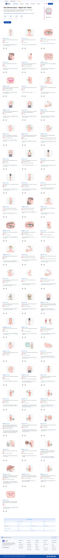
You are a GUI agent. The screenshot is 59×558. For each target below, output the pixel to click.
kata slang (36, 542)
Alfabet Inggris (54, 542)
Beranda (5, 13)
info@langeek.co (6, 547)
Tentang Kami (21, 544)
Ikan (30, 521)
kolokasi (36, 544)
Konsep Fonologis (54, 547)
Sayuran (31, 523)
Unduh (55, 537)
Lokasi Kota (18, 530)
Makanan (44, 521)
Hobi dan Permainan (32, 530)
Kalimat (45, 542)
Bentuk (44, 530)
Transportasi (5, 530)
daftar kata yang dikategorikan (16, 13)
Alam (43, 528)
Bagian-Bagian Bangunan (7, 528)
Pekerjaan (44, 523)
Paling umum (29, 547)
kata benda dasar (25, 13)
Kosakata (8, 13)
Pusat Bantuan (21, 547)
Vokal (52, 544)
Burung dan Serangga (20, 521)
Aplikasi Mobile (13, 1)
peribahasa (37, 547)
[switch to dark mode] (53, 1)
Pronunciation (54, 540)
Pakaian (18, 528)
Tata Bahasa (46, 540)
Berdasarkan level (29, 542)
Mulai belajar (7, 22)
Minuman (5, 523)
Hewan (5, 521)
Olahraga (31, 528)
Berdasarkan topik (29, 544)
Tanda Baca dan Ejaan (46, 544)
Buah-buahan (19, 523)
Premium (19, 1)
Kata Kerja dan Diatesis (46, 547)
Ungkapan (37, 540)
